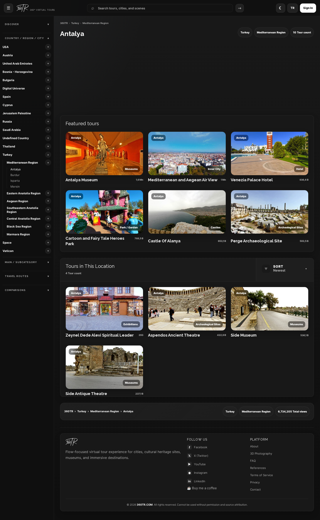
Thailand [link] (9, 146)
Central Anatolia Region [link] (23, 218)
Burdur (15, 175)
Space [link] (7, 242)
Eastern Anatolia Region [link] (23, 193)
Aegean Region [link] (17, 201)
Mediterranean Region (104, 411)
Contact (255, 489)
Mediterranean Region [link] (22, 162)
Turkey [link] (7, 154)
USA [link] (6, 47)
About (254, 446)
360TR (64, 23)
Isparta (15, 180)
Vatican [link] (8, 251)
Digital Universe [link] (14, 88)
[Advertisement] (187, 76)
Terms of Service (261, 475)
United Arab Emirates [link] (17, 63)
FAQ (253, 460)
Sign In (308, 8)
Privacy (255, 482)
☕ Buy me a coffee (202, 488)
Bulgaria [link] (8, 80)
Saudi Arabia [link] (12, 130)
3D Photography (261, 453)
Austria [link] (8, 55)
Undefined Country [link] (16, 138)
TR (293, 8)
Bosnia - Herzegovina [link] (18, 72)
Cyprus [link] (8, 105)
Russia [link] (7, 121)
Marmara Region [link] (18, 234)
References (258, 468)
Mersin (15, 186)
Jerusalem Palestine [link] (17, 113)
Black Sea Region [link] (19, 226)
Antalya (15, 169)
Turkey (75, 23)
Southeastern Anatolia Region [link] (22, 210)
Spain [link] (7, 96)
